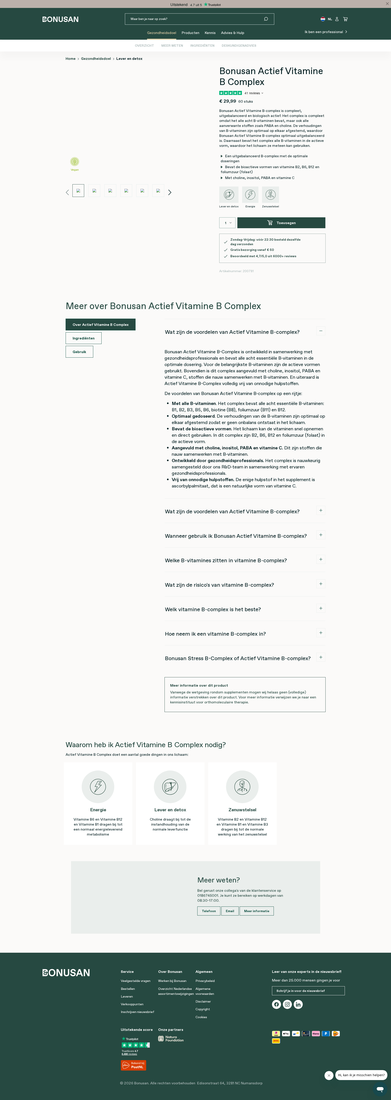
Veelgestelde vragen (135, 981)
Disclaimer (203, 1001)
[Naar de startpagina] (60, 19)
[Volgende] (170, 192)
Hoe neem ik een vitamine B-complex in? (215, 633)
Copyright (203, 1009)
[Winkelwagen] (345, 19)
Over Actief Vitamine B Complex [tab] (101, 324)
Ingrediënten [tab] (84, 338)
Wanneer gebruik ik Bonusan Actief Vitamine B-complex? (236, 536)
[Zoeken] (268, 19)
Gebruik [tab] (79, 351)
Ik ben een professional (324, 31)
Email (230, 911)
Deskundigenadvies (239, 45)
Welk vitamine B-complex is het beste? (213, 609)
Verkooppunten (132, 1004)
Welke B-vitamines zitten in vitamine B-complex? (226, 560)
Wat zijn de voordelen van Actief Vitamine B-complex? (232, 332)
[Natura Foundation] (171, 1039)
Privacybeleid (205, 981)
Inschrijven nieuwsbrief (137, 1012)
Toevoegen (286, 222)
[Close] (387, 3)
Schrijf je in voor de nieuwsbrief (301, 991)
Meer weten (172, 45)
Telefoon (209, 911)
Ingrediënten (202, 45)
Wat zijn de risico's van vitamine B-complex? (219, 585)
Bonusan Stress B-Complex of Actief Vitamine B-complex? (238, 658)
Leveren (127, 996)
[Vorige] (67, 192)
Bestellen (128, 988)
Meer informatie (256, 911)
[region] (119, 131)
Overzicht (144, 45)
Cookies (201, 1017)
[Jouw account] (337, 19)
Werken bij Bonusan (172, 981)
